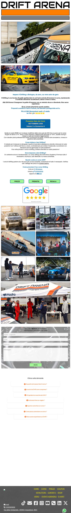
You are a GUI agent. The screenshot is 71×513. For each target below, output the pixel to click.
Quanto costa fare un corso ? (36, 406)
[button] (66, 503)
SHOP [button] (60, 492)
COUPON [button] (61, 489)
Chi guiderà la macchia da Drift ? (36, 395)
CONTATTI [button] (52, 492)
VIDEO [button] (36, 496)
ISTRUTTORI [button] (41, 492)
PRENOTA (35, 181)
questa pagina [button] (44, 163)
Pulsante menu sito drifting (66, 12)
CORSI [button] (44, 489)
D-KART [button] (61, 496)
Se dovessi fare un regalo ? (36, 400)
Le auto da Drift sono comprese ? (36, 389)
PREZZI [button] (52, 489)
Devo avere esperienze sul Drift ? (36, 416)
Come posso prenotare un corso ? (36, 411)
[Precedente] (3, 43)
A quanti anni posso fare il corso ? (36, 384)
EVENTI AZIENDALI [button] (49, 496)
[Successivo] (68, 43)
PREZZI (17, 181)
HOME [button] (36, 489)
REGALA (53, 181)
